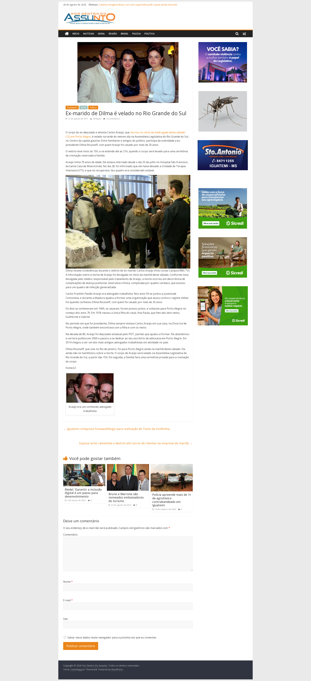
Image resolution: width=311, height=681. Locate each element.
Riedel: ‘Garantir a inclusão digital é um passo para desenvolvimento (83, 492)
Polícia (136, 33)
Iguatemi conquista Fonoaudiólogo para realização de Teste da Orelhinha (116, 429)
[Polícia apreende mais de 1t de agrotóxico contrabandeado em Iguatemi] (172, 466)
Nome (68, 581)
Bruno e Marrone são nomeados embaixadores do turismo (126, 497)
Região (113, 33)
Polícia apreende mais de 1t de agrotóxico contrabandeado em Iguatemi (171, 500)
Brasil (124, 33)
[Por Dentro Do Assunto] (66, 33)
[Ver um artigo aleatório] (244, 33)
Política (149, 33)
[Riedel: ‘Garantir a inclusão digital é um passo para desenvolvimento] (84, 466)
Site (65, 619)
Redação (97, 118)
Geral (101, 33)
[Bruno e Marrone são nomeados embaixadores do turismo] (128, 466)
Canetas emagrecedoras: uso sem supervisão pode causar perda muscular (138, 4)
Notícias (88, 33)
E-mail (68, 600)
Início (75, 33)
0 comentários (113, 118)
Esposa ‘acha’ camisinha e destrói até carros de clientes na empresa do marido (136, 443)
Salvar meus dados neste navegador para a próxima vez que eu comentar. (112, 637)
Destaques (72, 107)
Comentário (70, 534)
